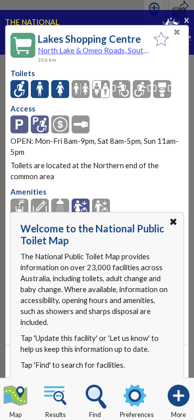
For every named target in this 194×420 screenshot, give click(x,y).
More (178, 415)
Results (55, 415)
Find (95, 415)
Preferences (137, 415)
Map (15, 415)
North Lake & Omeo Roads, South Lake (93, 50)
